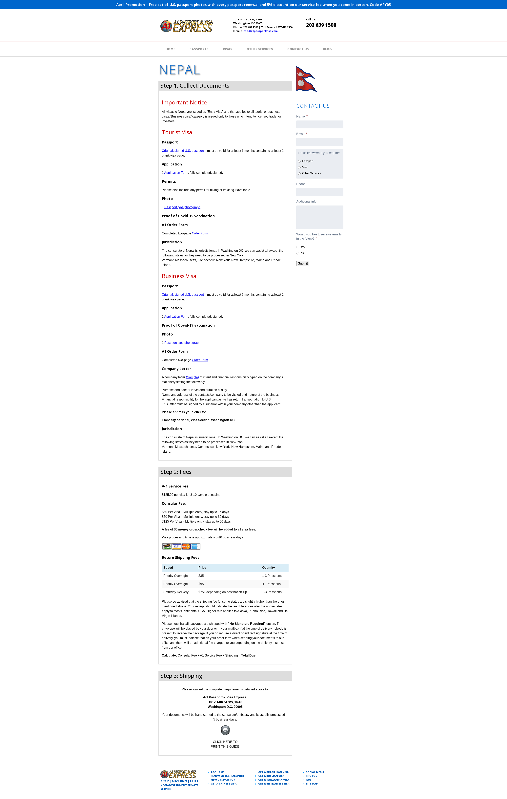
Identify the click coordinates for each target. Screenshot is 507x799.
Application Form (176, 172)
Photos (311, 776)
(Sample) (192, 377)
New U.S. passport (224, 779)
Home (170, 49)
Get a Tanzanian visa (273, 779)
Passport (307, 160)
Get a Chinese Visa (223, 783)
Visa (305, 167)
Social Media (315, 772)
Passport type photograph (182, 207)
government (177, 785)
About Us (217, 772)
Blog (327, 49)
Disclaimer (179, 781)
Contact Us (298, 49)
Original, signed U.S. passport (183, 150)
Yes (303, 246)
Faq (308, 779)
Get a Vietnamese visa (273, 783)
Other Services (260, 49)
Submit (303, 263)
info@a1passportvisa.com (260, 31)
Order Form (200, 233)
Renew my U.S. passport (227, 776)
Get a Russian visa (271, 776)
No (302, 252)
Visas (227, 49)
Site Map (312, 783)
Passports (199, 49)
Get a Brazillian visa (273, 772)
